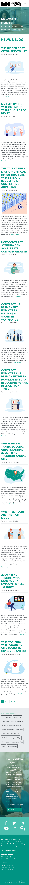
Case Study (5, 721)
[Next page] (11, 701)
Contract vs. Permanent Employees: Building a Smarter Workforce (11, 312)
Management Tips (17, 742)
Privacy (15, 882)
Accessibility (13, 846)
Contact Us (4, 846)
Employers (19, 729)
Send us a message (7, 869)
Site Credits (22, 882)
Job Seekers (6, 742)
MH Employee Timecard (9, 850)
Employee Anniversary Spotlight (12, 725)
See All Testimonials (14, 810)
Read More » (5, 96)
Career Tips (17, 717)
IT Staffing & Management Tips (11, 738)
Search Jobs (5, 844)
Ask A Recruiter (6, 717)
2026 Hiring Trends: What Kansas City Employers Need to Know (13, 581)
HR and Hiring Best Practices (10, 734)
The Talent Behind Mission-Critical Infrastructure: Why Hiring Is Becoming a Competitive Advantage (14, 178)
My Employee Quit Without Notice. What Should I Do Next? (14, 108)
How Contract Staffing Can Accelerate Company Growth (14, 247)
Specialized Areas (15, 842)
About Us (13, 844)
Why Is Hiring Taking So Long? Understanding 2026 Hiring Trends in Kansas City (13, 451)
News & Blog (21, 844)
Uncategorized (12, 746)
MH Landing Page (6, 840)
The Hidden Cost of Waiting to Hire (14, 50)
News (3, 746)
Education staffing (17, 721)
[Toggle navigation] (25, 3)
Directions (4, 862)
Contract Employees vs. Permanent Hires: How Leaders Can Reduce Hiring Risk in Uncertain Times (14, 379)
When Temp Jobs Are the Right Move (13, 514)
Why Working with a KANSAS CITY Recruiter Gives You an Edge (14, 646)
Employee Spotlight (8, 729)
